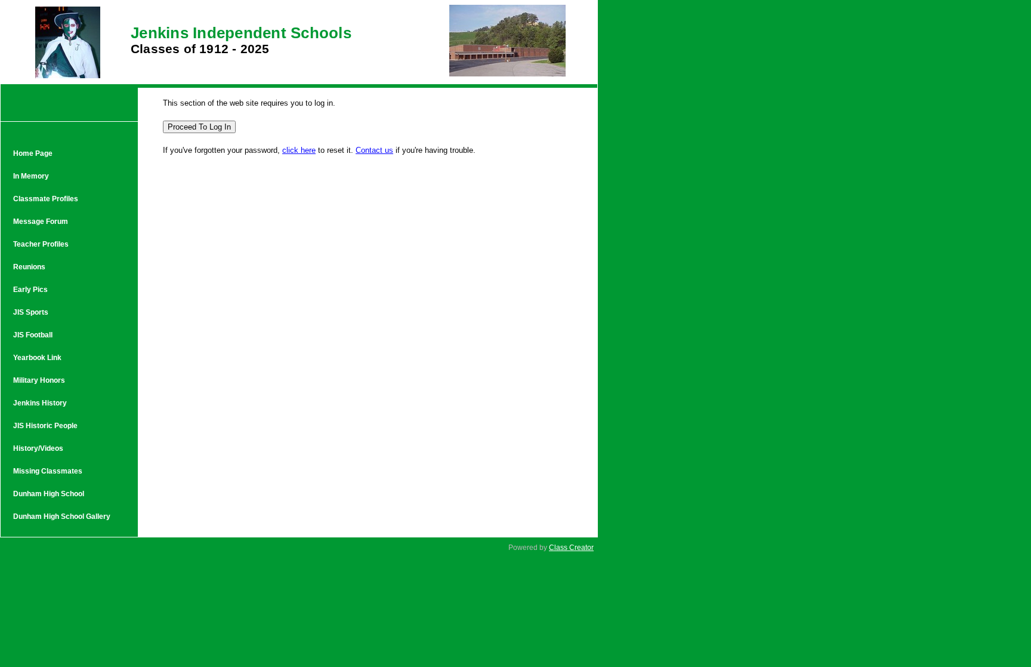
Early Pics (30, 289)
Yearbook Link (37, 358)
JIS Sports (30, 312)
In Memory (31, 176)
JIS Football (33, 335)
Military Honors (39, 380)
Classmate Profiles (45, 199)
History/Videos (38, 448)
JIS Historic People (45, 426)
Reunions (29, 267)
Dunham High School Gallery (61, 516)
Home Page (33, 153)
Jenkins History (40, 403)
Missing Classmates (47, 471)
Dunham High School (48, 494)
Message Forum (40, 221)
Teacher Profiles (41, 244)
